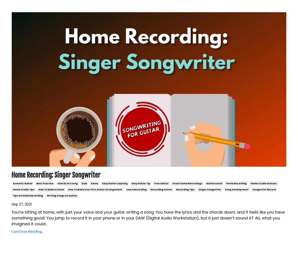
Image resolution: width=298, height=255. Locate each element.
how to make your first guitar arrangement (95, 189)
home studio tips (23, 189)
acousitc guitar (23, 183)
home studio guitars (264, 183)
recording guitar (161, 189)
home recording (236, 183)
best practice (44, 183)
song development (236, 189)
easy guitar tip (141, 183)
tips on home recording (28, 195)
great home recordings (187, 183)
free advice (161, 183)
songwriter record (264, 189)
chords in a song (67, 183)
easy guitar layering (115, 183)
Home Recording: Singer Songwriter (56, 175)
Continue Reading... (28, 231)
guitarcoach (214, 183)
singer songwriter (210, 189)
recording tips (185, 189)
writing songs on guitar (62, 195)
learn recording (136, 189)
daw (84, 183)
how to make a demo (51, 189)
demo (94, 183)
